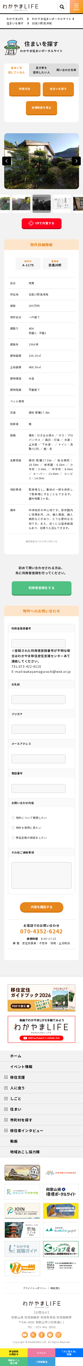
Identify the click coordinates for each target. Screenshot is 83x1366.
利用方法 (24, 88)
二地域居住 (42, 1361)
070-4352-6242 (41, 931)
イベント (41, 1352)
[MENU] (76, 6)
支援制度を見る (41, 107)
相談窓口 (55, 1288)
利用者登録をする (42, 587)
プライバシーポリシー (35, 1288)
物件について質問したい (31, 817)
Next (76, 161)
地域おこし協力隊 (14, 1361)
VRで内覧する (44, 223)
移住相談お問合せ (14, 1353)
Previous (6, 161)
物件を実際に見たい (28, 827)
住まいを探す (58, 88)
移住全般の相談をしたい (31, 837)
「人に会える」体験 (69, 1353)
